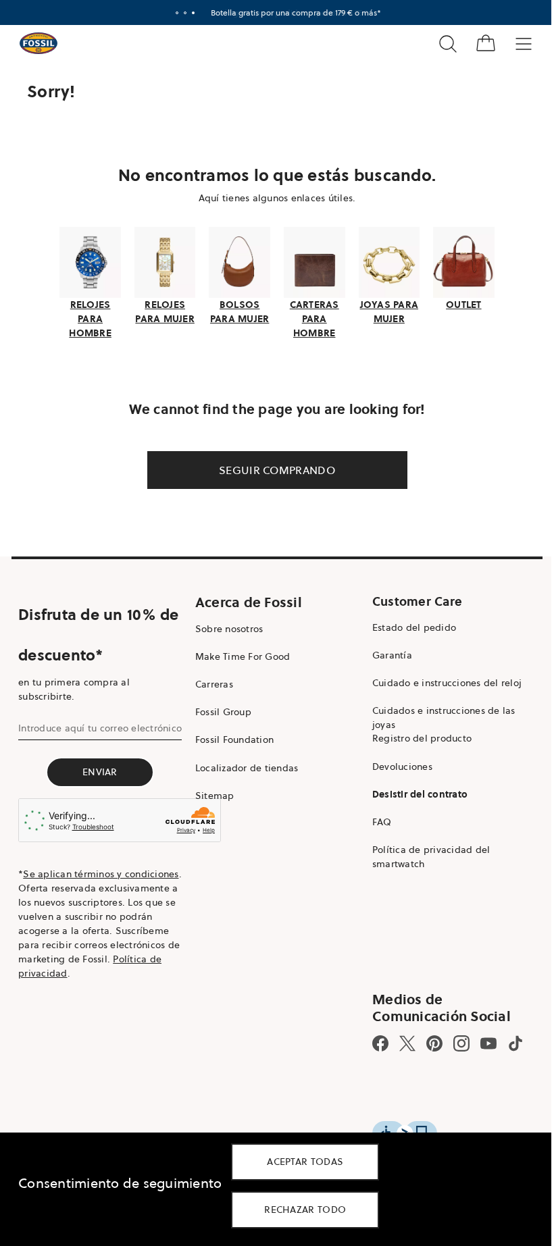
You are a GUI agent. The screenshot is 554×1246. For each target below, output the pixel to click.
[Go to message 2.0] (180, 12)
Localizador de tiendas (243, 766)
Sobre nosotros (226, 626)
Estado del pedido (407, 625)
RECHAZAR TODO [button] (305, 1209)
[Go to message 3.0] (188, 12)
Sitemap (211, 793)
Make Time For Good (239, 654)
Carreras (211, 683)
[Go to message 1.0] (172, 12)
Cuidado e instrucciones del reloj (440, 681)
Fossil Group (220, 710)
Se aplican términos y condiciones (70, 879)
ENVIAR (98, 770)
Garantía (385, 653)
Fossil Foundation (231, 738)
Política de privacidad (114, 972)
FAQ (375, 820)
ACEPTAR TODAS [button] (305, 1161)
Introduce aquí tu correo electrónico (100, 726)
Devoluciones (396, 764)
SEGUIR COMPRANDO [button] (272, 468)
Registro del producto (415, 737)
